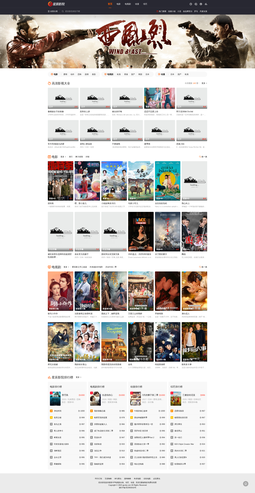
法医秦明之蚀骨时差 (84, 313)
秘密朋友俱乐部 (181, 417)
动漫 (137, 4)
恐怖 (79, 74)
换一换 (203, 157)
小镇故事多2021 (108, 203)
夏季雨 (147, 144)
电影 (119, 4)
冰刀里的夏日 (161, 254)
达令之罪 (57, 457)
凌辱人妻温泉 (86, 144)
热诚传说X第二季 (141, 451)
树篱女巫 (57, 437)
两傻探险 (57, 464)
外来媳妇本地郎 (96, 267)
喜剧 (94, 74)
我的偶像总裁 (99, 411)
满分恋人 (186, 313)
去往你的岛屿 (161, 203)
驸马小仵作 (53, 313)
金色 (130, 364)
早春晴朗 (159, 313)
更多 (204, 83)
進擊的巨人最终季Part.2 (144, 437)
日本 (147, 74)
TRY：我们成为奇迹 (102, 457)
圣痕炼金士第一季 (141, 444)
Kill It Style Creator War (184, 444)
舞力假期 (79, 157)
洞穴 (71, 157)
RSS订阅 (98, 479)
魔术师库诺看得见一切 (143, 424)
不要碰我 (116, 144)
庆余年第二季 (111, 267)
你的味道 (98, 444)
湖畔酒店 (57, 451)
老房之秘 (57, 417)
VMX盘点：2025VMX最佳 (139, 254)
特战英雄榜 (160, 364)
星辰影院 (101, 482)
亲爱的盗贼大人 (100, 424)
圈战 (184, 254)
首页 (110, 4)
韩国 (140, 74)
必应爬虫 (156, 479)
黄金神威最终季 (140, 417)
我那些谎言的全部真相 (111, 364)
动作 (72, 74)
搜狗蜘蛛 (127, 479)
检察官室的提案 (100, 417)
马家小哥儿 (133, 203)
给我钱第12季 (180, 464)
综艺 (145, 4)
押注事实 (178, 424)
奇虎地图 (137, 479)
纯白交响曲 (139, 464)
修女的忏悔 (117, 111)
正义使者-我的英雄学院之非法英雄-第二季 (151, 457)
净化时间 (57, 411)
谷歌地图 (147, 479)
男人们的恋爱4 (181, 457)
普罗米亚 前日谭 (141, 431)
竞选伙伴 (98, 437)
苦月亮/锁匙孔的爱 (56, 144)
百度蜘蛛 (108, 479)
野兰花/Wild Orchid (184, 111)
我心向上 (186, 203)
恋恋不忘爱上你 (151, 111)
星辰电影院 (56, 4)
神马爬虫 (117, 479)
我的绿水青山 (81, 364)
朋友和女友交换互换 (110, 254)
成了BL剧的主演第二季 (103, 431)
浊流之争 (98, 451)
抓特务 (51, 203)
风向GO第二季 (181, 451)
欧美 (119, 74)
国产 (133, 74)
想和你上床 (85, 111)
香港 (126, 74)
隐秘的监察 (98, 464)
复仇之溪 (57, 424)
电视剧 (128, 4)
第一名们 (178, 437)
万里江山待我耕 (135, 313)
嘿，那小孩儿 (81, 203)
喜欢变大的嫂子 (82, 254)
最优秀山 (178, 431)
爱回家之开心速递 (79, 267)
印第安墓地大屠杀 (61, 444)
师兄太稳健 (53, 364)
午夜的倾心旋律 (140, 411)
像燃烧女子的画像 (56, 111)
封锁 (87, 157)
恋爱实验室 (179, 411)
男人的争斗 (58, 431)
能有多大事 (187, 364)
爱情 (65, 74)
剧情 (87, 74)
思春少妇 (180, 144)
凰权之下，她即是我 (110, 313)
